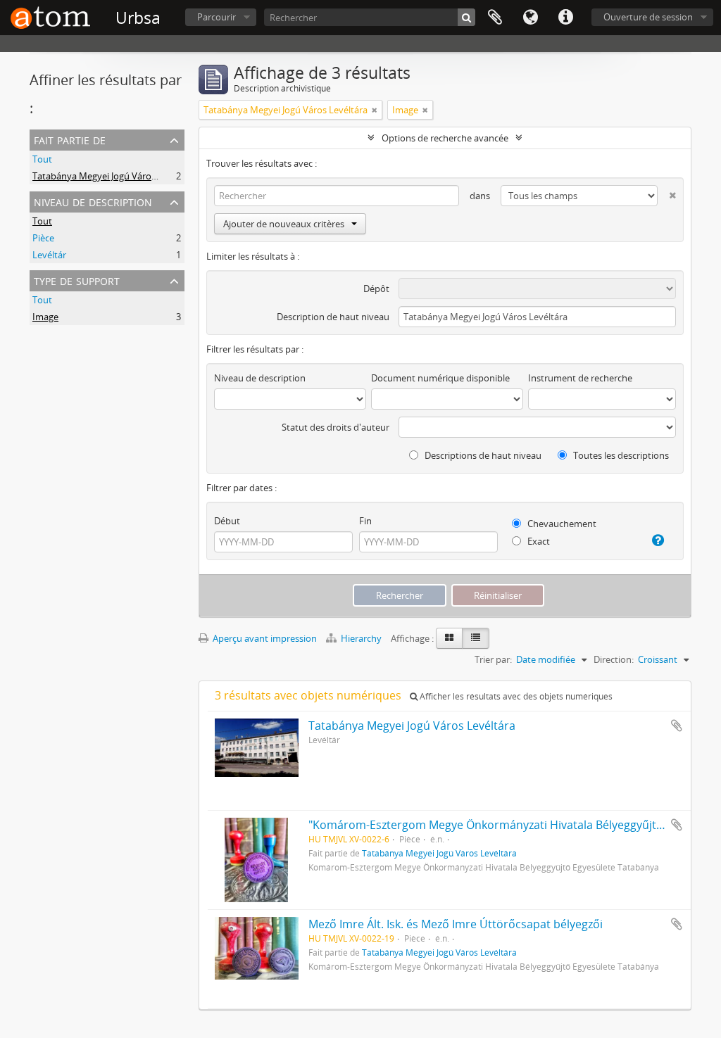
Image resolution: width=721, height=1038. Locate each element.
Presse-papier (495, 17)
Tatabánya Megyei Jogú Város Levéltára (114, 176)
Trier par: (493, 659)
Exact (537, 541)
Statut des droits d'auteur (335, 427)
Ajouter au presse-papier (677, 726)
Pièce (43, 238)
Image (45, 316)
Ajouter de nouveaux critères (283, 223)
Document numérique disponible (440, 378)
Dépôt (376, 288)
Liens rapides (565, 17)
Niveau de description (93, 200)
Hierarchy (361, 638)
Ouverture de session (648, 17)
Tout (42, 159)
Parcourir (216, 17)
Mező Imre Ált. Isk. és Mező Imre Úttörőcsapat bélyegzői (455, 924)
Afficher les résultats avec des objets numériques (515, 696)
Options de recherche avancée (445, 138)
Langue (530, 17)
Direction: (614, 659)
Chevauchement (560, 523)
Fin (365, 520)
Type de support (77, 279)
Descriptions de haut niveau (481, 455)
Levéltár (49, 254)
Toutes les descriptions (620, 455)
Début (227, 520)
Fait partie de (70, 138)
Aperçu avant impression (264, 638)
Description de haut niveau (333, 316)
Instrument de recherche (580, 378)
